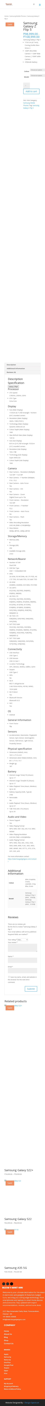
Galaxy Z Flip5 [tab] (13, 387)
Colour (26, 71)
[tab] (22, 365)
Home (6, 16)
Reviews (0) (11, 372)
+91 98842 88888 (9, 1317)
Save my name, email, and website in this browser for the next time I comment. (22, 979)
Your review (12, 942)
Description (11, 365)
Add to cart (31, 91)
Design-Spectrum (32, 1402)
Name (11, 956)
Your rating (12, 940)
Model (26, 77)
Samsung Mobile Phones (18, 16)
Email (10, 967)
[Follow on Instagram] (7, 1283)
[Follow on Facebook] (3, 1283)
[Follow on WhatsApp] (11, 1283)
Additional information (16, 368)
